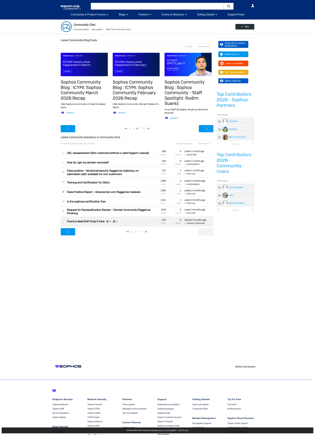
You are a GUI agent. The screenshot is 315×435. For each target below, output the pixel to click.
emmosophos (193, 164)
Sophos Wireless (95, 421)
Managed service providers (135, 409)
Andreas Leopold (236, 203)
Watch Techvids (233, 80)
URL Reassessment (235, 72)
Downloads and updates (168, 404)
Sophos (70, 112)
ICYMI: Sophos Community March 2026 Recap (81, 93)
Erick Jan (191, 173)
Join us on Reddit (234, 63)
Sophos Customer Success (170, 417)
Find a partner (129, 404)
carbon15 (233, 121)
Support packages (166, 409)
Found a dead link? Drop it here (86, 221)
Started (195, 219)
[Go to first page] (233, 144)
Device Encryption (60, 413)
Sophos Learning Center (168, 426)
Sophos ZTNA (93, 409)
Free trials (232, 404)
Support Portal (236, 14)
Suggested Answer (63, 172)
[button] (229, 6)
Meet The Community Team (118, 29)
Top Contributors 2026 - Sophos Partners (234, 99)
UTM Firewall (93, 417)
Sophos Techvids (165, 421)
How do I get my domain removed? (88, 162)
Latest (194, 151)
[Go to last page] (237, 144)
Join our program (130, 413)
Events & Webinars (173, 14)
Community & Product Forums (88, 14)
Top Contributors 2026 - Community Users (234, 163)
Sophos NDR (93, 426)
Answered (63, 191)
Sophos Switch (94, 413)
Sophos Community (196, 223)
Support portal (164, 413)
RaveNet (233, 129)
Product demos (234, 409)
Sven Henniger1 (236, 187)
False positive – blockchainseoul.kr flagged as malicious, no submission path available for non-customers (103, 172)
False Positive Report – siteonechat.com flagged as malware (103, 192)
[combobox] (157, 6)
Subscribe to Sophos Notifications (235, 44)
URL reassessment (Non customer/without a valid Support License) (108, 153)
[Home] (75, 7)
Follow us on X (232, 54)
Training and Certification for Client (88, 182)
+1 (117, 221)
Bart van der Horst (237, 137)
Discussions (97, 29)
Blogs (122, 14)
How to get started (200, 404)
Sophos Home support (238, 423)
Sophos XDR (58, 409)
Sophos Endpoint (60, 404)
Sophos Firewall (94, 404)
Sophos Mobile (59, 417)
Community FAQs (200, 409)
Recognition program (201, 423)
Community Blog (81, 29)
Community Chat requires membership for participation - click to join (157, 430)
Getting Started (205, 14)
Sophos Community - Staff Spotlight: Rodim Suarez (183, 95)
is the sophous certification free (86, 201)
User (252, 5)
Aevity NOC (192, 154)
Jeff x (231, 195)
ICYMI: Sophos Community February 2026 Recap (134, 93)
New (247, 26)
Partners (143, 14)
